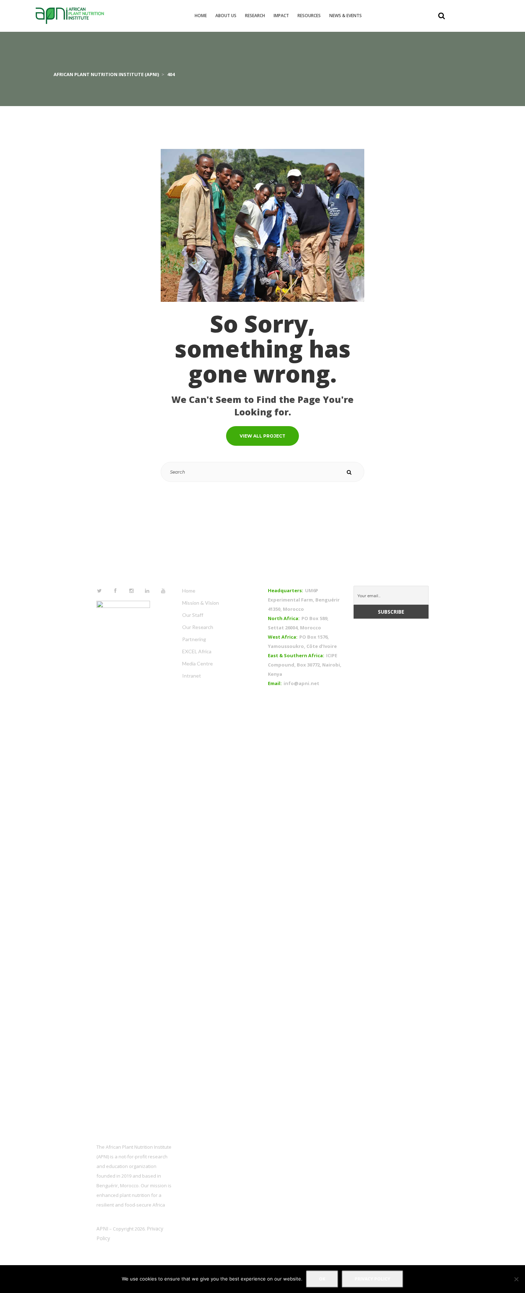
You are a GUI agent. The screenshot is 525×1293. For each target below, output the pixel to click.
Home (188, 591)
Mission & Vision (200, 603)
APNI (102, 1228)
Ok (322, 1279)
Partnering (194, 639)
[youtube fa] (163, 590)
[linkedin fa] (147, 590)
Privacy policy (372, 1279)
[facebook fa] (115, 590)
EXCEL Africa (196, 651)
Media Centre (197, 663)
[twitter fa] (99, 590)
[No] (516, 1279)
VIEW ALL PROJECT (262, 436)
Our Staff (192, 615)
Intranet (191, 676)
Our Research (197, 627)
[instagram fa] (131, 590)
